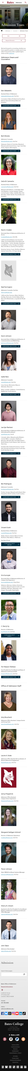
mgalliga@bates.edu (7, 837)
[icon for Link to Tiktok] (24, 1013)
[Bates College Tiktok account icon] (14, 1067)
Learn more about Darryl (9, 635)
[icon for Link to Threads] (9, 1013)
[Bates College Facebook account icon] (2, 1067)
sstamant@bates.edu (7, 914)
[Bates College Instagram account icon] (17, 1067)
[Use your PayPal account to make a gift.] (17, 1039)
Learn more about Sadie (9, 394)
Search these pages (6, 971)
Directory (15, 1048)
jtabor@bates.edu (6, 951)
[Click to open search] (25, 2)
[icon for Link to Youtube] (16, 1013)
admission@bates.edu (7, 1008)
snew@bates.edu (6, 382)
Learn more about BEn (9, 497)
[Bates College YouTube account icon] (21, 1067)
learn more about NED (9, 303)
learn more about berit (9, 150)
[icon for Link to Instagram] (13, 1013)
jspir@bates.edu (5, 434)
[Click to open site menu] (3, 2)
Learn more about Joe (9, 453)
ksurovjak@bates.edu (7, 582)
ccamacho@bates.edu (7, 186)
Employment (15, 1051)
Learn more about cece (9, 199)
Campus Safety (15, 1044)
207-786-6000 (5, 1002)
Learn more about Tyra (9, 254)
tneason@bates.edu (6, 673)
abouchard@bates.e (6, 724)
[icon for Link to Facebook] (2, 1013)
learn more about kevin (9, 346)
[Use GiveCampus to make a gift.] (23, 1039)
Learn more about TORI (9, 677)
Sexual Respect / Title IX (15, 1053)
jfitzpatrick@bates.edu (7, 801)
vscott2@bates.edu (6, 533)
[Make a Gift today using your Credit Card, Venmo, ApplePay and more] (5, 1039)
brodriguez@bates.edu (7, 489)
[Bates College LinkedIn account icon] (25, 1067)
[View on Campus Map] (2, 990)
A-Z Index (15, 1056)
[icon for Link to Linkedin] (20, 1013)
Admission (19, 2)
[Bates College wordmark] (10, 2)
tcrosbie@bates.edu (6, 237)
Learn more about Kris (9, 593)
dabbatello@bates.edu (7, 96)
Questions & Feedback (15, 1060)
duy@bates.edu (5, 631)
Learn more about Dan (9, 105)
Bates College (14, 1024)
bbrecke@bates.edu (6, 141)
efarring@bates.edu (6, 292)
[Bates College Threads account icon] (10, 1067)
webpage (11, 53)
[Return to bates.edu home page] (2, 31)
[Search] (24, 974)
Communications (15, 1046)
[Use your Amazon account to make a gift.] (11, 1039)
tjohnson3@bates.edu (7, 874)
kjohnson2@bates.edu (7, 343)
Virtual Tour (15, 1062)
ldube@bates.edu (6, 762)
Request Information (7, 986)
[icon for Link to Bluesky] (6, 1013)
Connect (15, 30)
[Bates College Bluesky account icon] (6, 1067)
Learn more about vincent (9, 544)
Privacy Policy (15, 1058)
